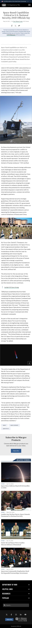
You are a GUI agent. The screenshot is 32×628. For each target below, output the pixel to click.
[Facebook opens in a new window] (11, 615)
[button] (29, 5)
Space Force (6, 428)
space (4, 425)
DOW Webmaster (11, 35)
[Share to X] (16, 26)
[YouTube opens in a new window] (25, 615)
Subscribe (16, 451)
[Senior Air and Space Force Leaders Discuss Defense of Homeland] (16, 532)
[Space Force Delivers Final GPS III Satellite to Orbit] (16, 475)
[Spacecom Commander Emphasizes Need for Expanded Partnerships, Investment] (16, 561)
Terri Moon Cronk (17, 21)
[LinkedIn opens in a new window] (21, 615)
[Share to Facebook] (12, 26)
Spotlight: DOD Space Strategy (11, 287)
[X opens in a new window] (6, 615)
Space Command (14, 425)
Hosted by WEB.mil (16, 626)
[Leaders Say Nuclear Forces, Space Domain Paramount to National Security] (16, 504)
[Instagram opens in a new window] (16, 615)
